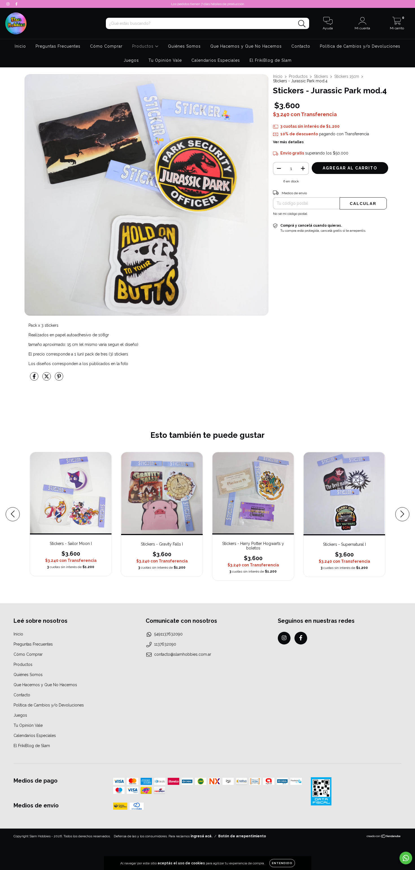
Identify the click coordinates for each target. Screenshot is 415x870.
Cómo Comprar (106, 46)
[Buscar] (302, 23)
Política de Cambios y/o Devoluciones (360, 46)
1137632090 (165, 644)
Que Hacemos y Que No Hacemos (246, 46)
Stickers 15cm (346, 76)
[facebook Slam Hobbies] (16, 4)
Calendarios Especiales (215, 60)
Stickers (321, 76)
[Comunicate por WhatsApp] (405, 858)
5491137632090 (168, 634)
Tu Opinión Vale (165, 60)
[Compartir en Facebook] (35, 378)
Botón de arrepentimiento (242, 836)
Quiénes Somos (184, 46)
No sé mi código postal (290, 214)
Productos (143, 46)
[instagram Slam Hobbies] (8, 4)
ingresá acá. (201, 836)
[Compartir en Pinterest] (59, 378)
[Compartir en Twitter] (47, 378)
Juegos (131, 60)
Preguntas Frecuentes (58, 46)
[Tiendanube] (383, 837)
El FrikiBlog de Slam (271, 60)
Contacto (300, 46)
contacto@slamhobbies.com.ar (182, 654)
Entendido (282, 863)
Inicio (20, 46)
